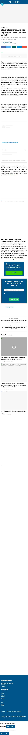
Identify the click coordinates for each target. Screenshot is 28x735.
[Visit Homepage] (14, 2)
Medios (2, 693)
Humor (2, 704)
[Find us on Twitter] (3, 714)
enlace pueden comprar (16, 259)
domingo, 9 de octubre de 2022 (9, 43)
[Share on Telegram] (19, 47)
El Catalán (3, 27)
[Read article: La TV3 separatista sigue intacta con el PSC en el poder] (14, 400)
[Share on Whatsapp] (14, 47)
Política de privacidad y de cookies (14, 711)
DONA (14, 273)
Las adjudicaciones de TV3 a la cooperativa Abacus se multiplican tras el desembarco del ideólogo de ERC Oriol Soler (13, 385)
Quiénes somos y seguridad (7, 683)
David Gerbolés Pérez (7, 42)
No (6, 733)
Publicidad (3, 686)
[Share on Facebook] (3, 47)
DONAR (2, 2)
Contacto (3, 684)
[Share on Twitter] (8, 47)
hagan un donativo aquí (12, 175)
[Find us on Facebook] (1, 714)
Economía (3, 701)
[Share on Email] (24, 47)
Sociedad (3, 695)
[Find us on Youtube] (5, 714)
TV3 (7, 27)
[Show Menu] (2, 4)
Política (2, 692)
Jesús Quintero (9, 307)
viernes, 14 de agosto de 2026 (7, 361)
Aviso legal (3, 711)
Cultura (2, 698)
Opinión (2, 705)
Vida (2, 702)
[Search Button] (26, 2)
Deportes (3, 696)
